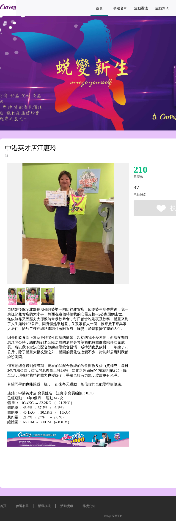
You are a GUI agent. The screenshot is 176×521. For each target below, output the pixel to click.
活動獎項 (162, 8)
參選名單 (120, 8)
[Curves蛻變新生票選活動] (8, 15)
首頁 (99, 8)
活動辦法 (141, 8)
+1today (106, 516)
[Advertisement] (61, 468)
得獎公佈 (88, 506)
